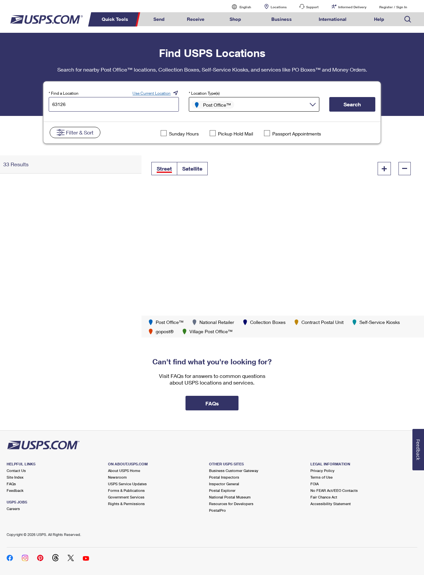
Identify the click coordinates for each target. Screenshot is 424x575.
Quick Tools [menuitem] (115, 19)
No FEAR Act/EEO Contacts (334, 490)
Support (312, 7)
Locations (279, 7)
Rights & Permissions (126, 503)
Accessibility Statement (330, 503)
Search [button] (352, 104)
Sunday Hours (184, 133)
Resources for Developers (231, 503)
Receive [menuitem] (195, 19)
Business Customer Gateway (233, 470)
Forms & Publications (126, 490)
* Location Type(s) (204, 93)
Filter (79, 132)
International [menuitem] (332, 19)
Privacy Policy (322, 470)
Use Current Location (151, 93)
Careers (13, 508)
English (238, 7)
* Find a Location (64, 93)
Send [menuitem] (159, 19)
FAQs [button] (212, 403)
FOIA (314, 484)
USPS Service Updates (127, 484)
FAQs (11, 484)
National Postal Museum (230, 497)
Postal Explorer (222, 490)
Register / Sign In (393, 7)
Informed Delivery (352, 7)
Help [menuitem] (379, 19)
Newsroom (117, 477)
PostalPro (217, 510)
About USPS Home (124, 470)
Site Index (15, 477)
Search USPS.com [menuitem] (407, 19)
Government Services (126, 497)
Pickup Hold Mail (235, 133)
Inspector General (224, 484)
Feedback (15, 490)
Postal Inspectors (224, 477)
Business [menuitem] (281, 19)
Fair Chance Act (323, 497)
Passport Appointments (296, 133)
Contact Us (16, 470)
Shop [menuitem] (235, 19)
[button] (164, 168)
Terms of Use (321, 477)
